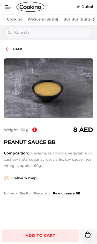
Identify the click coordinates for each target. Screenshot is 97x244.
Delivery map (24, 178)
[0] (87, 235)
